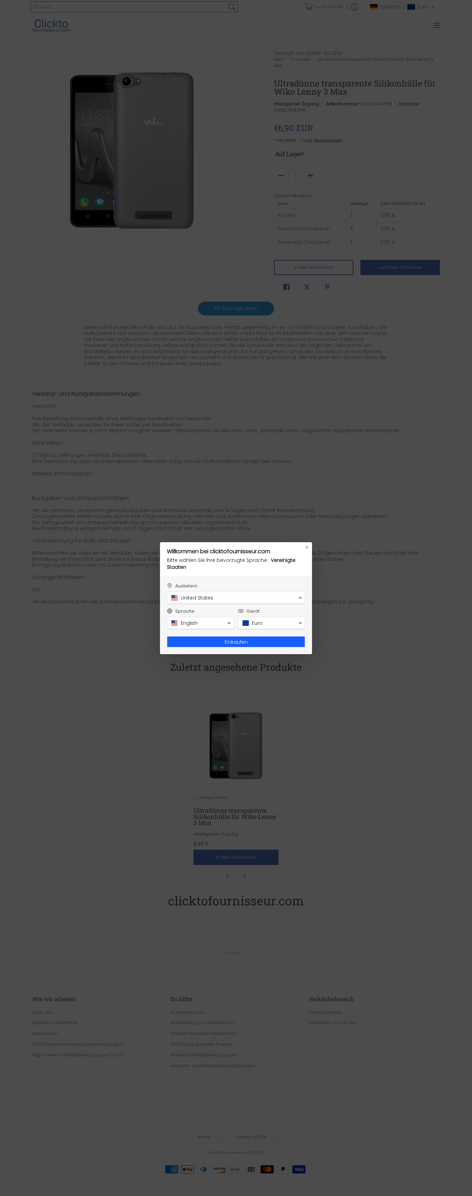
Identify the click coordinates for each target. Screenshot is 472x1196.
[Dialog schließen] (307, 547)
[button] (236, 598)
